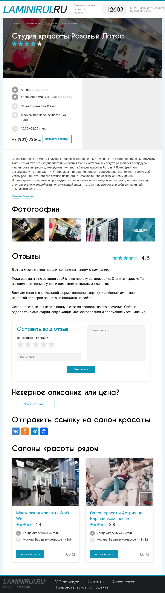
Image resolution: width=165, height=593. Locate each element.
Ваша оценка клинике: (33, 338)
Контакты (95, 582)
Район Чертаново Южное (39, 106)
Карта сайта (123, 582)
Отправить (81, 369)
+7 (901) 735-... (40, 139)
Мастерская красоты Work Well (42, 515)
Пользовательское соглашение (81, 587)
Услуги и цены (30, 554)
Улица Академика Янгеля (47, 97)
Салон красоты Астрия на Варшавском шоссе (116, 515)
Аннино (35, 90)
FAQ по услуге (67, 582)
